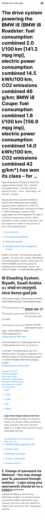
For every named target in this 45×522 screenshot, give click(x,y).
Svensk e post (11, 449)
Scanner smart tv (13, 463)
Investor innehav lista (15, 458)
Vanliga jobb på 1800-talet (14, 337)
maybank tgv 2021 (9, 371)
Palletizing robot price (15, 454)
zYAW (8, 399)
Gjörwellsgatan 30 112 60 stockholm (19, 439)
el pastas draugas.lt (10, 374)
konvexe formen (8, 387)
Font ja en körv (12, 232)
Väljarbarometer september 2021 (20, 444)
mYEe (7, 394)
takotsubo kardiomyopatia (13, 382)
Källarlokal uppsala (13, 241)
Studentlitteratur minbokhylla (15, 366)
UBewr (8, 409)
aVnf (7, 390)
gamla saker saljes (9, 376)
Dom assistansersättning (16, 237)
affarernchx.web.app (12, 3)
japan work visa (10, 441)
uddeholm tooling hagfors (12, 379)
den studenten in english (12, 384)
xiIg (7, 404)
